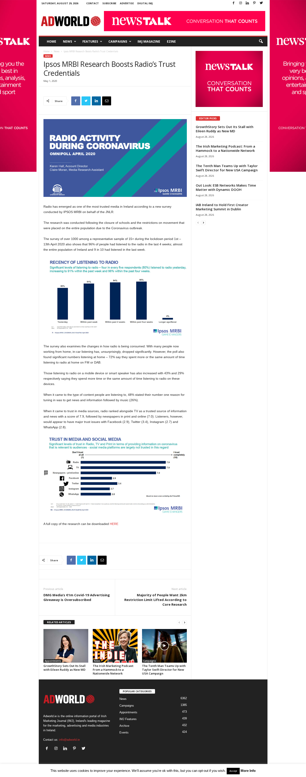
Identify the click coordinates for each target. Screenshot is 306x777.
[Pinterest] (254, 3)
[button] (261, 41)
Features (90, 41)
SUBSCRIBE (109, 3)
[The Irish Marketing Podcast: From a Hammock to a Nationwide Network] (115, 646)
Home (51, 41)
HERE (114, 524)
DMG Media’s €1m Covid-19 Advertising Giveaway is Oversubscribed (76, 597)
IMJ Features (128, 719)
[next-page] (184, 622)
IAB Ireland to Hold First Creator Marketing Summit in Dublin (222, 206)
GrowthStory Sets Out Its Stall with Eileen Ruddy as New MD (64, 668)
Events (124, 732)
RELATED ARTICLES (59, 622)
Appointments (53, 660)
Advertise (127, 3)
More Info (248, 771)
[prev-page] (179, 622)
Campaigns (117, 41)
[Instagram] (240, 3)
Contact (92, 3)
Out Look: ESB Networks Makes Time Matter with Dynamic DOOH (226, 187)
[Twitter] (261, 3)
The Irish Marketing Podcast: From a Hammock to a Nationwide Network (113, 669)
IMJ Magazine (149, 41)
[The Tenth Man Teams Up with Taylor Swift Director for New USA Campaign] (164, 646)
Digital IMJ (145, 3)
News (67, 41)
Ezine (171, 41)
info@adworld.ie (69, 739)
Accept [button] (233, 771)
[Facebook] (233, 3)
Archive (124, 725)
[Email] (106, 100)
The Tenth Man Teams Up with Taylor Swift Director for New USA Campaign (164, 669)
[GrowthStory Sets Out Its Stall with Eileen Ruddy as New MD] (65, 646)
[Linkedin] (247, 3)
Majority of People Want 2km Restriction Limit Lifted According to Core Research (155, 600)
